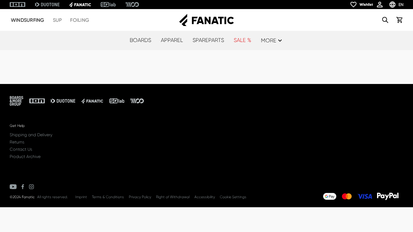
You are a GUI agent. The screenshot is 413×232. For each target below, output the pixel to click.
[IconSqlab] (108, 4)
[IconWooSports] (132, 4)
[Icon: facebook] (22, 186)
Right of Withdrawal (173, 197)
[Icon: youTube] (13, 186)
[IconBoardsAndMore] (16, 101)
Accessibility (204, 197)
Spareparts (208, 40)
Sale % (242, 40)
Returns (17, 142)
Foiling (79, 20)
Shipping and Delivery (31, 134)
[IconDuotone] (47, 4)
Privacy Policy (140, 197)
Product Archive (25, 156)
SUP (57, 20)
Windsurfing (27, 20)
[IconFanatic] (80, 4)
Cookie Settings (233, 197)
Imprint (81, 197)
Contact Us (21, 149)
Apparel (172, 40)
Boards (140, 40)
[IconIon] (17, 4)
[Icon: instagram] (31, 186)
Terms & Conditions (108, 197)
